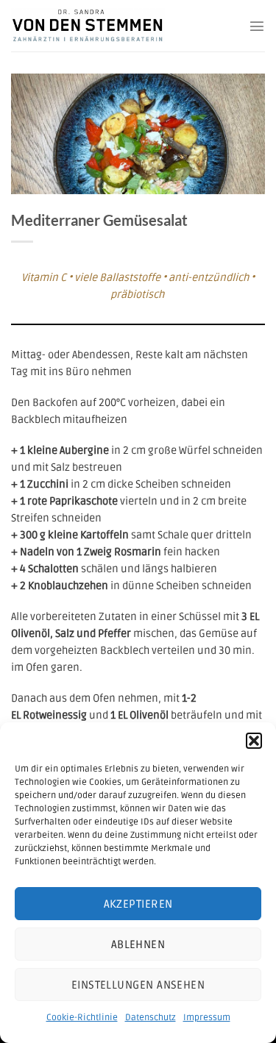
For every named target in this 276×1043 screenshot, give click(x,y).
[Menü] (257, 26)
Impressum (206, 1017)
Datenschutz (150, 1017)
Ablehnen (138, 944)
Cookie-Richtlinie (82, 1017)
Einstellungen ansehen (138, 985)
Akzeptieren (138, 904)
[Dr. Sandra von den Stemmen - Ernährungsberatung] (102, 25)
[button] (254, 740)
